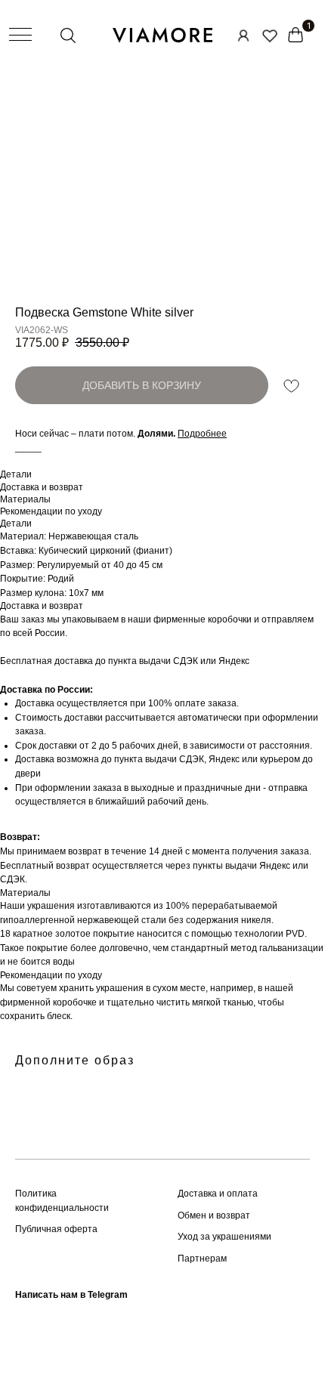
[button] (202, 433)
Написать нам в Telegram (71, 1295)
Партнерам (202, 1258)
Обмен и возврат (214, 1215)
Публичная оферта (56, 1229)
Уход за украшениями (224, 1236)
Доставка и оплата (218, 1193)
